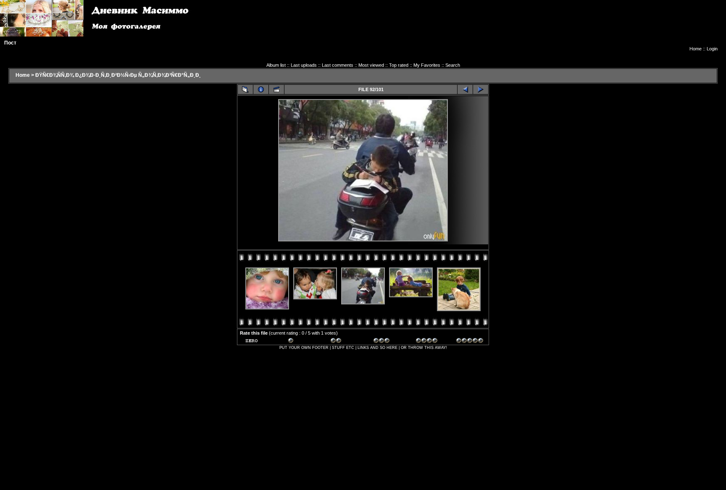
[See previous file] (465, 89)
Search (452, 65)
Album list (276, 65)
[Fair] (344, 341)
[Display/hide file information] (260, 89)
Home (695, 48)
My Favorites (426, 65)
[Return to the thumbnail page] (245, 89)
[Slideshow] (276, 89)
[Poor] (301, 341)
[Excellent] (429, 341)
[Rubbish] (258, 341)
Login (712, 48)
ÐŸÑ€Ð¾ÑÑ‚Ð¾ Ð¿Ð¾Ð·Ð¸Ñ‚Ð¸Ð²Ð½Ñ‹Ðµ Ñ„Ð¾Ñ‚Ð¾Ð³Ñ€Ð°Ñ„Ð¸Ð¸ (118, 75)
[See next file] (480, 89)
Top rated (398, 65)
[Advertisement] (565, 27)
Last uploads (304, 65)
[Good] (387, 341)
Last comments (337, 65)
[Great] (469, 341)
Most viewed (371, 65)
